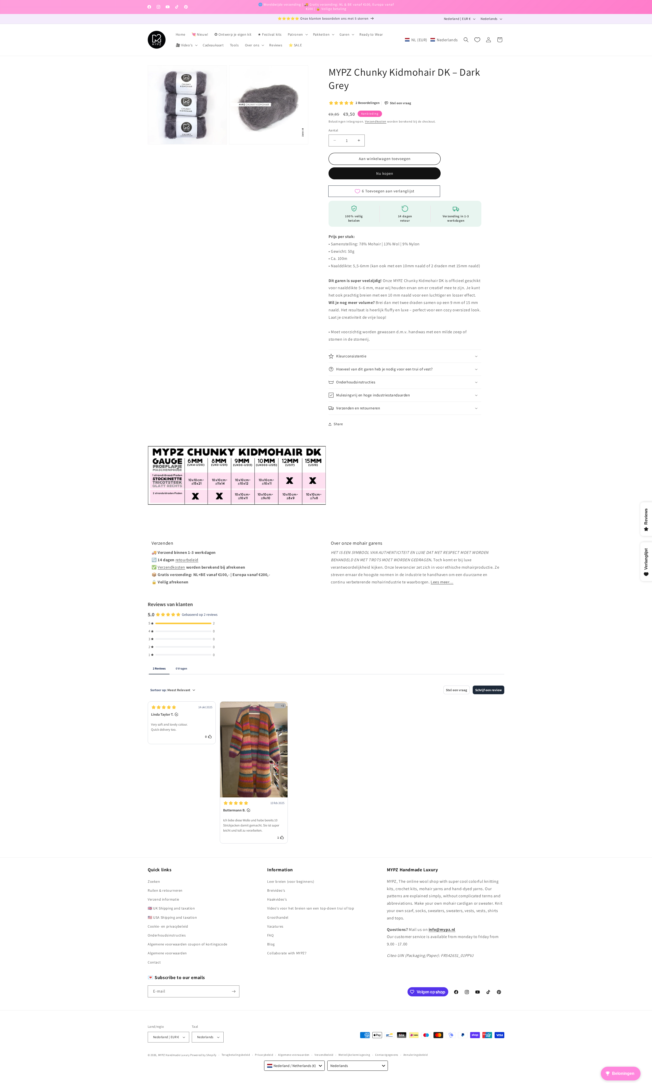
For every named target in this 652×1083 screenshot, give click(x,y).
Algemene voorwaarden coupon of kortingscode (187, 944)
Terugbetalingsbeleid (236, 1055)
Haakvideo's (277, 899)
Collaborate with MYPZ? (286, 953)
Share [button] (338, 424)
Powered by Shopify (203, 1055)
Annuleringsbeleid (415, 1055)
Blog (271, 944)
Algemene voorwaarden (167, 953)
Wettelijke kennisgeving (354, 1055)
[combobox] (294, 1066)
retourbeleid (186, 560)
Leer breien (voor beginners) (290, 881)
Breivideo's (276, 890)
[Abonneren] (233, 991)
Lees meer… (442, 582)
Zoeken (154, 881)
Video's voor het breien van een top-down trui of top (310, 908)
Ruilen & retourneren (165, 890)
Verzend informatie (163, 899)
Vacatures (275, 926)
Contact (154, 962)
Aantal (333, 130)
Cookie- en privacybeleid (168, 926)
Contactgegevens (386, 1055)
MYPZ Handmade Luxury (174, 1055)
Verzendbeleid (324, 1055)
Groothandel (278, 917)
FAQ (270, 935)
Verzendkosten (375, 121)
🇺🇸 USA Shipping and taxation (172, 917)
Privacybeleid (264, 1055)
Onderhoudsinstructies (167, 935)
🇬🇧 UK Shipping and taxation (171, 908)
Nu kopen (384, 173)
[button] (297, 34)
